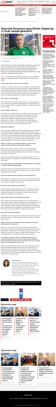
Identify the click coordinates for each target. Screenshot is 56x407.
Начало (2, 21)
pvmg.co (39, 405)
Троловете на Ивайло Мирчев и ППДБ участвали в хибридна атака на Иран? (21, 324)
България (7, 21)
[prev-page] (14, 9)
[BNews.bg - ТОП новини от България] (7, 2)
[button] (53, 2)
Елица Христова (6, 61)
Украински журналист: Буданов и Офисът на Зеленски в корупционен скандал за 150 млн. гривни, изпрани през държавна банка (49, 64)
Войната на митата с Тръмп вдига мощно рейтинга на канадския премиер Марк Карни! (35, 324)
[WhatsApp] (17, 299)
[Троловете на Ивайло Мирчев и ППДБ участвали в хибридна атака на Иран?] (21, 312)
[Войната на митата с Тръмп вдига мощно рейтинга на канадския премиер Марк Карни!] (34, 312)
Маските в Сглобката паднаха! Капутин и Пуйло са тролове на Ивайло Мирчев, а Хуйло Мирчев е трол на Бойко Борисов (47, 10)
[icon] (21, 290)
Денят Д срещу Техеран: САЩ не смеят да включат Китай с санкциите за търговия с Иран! (49, 83)
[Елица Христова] (6, 267)
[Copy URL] (30, 299)
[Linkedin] (20, 299)
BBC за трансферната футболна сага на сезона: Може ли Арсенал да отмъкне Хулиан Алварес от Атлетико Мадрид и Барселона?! (49, 99)
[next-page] (55, 9)
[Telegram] (27, 299)
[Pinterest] (14, 299)
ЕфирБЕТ (3, 76)
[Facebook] (11, 299)
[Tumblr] (24, 299)
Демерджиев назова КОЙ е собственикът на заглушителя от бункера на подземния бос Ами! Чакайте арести (7, 326)
